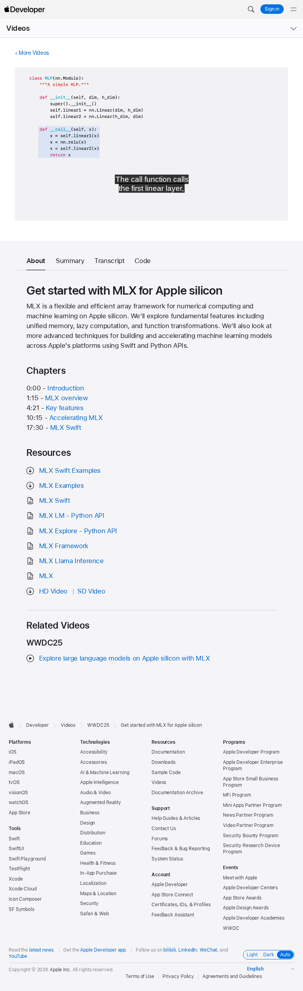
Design (87, 823)
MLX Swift (65, 427)
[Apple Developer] (24, 9)
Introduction (65, 388)
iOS (13, 752)
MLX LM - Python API (72, 515)
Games (87, 853)
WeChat (208, 950)
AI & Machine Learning (104, 772)
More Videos (34, 53)
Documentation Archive (177, 792)
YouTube (18, 956)
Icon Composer (25, 899)
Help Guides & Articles (176, 818)
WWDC (231, 928)
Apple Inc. (60, 969)
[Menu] (293, 9)
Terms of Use (139, 976)
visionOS (18, 792)
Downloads (164, 762)
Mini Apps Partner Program (252, 805)
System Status (167, 859)
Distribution (92, 833)
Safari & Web (94, 913)
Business (89, 813)
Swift (14, 839)
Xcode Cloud (23, 889)
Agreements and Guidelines (232, 976)
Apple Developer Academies (253, 918)
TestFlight (19, 869)
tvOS (14, 782)
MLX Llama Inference (71, 561)
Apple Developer (170, 884)
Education (91, 843)
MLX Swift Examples (70, 470)
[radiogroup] (268, 954)
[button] (250, 9)
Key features (65, 408)
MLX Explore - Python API (78, 531)
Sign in (272, 9)
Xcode (15, 879)
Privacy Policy (178, 976)
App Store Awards (242, 898)
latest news (41, 950)
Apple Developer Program (251, 752)
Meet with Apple (240, 878)
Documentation (168, 752)
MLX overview (66, 398)
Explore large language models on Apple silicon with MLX (124, 658)
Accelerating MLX (76, 418)
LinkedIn (187, 950)
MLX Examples (61, 485)
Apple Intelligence (99, 782)
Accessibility (93, 752)
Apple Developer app (103, 950)
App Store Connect (172, 895)
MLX (46, 576)
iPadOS (17, 762)
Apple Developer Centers (250, 887)
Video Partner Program (248, 825)
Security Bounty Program (250, 835)
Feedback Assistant (173, 915)
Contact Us (164, 828)
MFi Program (237, 795)
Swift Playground (27, 859)
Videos (18, 28)
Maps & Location (98, 893)
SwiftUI (16, 848)
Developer (37, 725)
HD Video (53, 591)
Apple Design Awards (246, 908)
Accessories (93, 762)
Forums (160, 839)
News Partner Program (248, 815)
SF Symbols (21, 909)
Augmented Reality (100, 802)
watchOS (18, 802)
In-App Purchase (98, 873)
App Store (19, 813)
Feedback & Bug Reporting (181, 848)
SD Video (91, 591)
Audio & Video (95, 792)
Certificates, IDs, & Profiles (181, 904)
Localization (93, 883)
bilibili (169, 950)
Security (89, 903)
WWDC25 (98, 725)
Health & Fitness (98, 863)
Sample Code (166, 772)
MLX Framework (63, 546)
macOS (16, 772)
